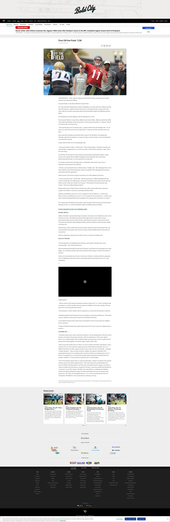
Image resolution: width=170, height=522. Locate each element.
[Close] (148, 31)
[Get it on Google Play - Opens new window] (89, 506)
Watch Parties (52, 487)
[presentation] (125, 425)
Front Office (37, 487)
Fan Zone (97, 476)
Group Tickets (82, 480)
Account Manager (83, 474)
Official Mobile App (130, 474)
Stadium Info (53, 476)
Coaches (37, 482)
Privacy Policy (130, 495)
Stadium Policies (69, 487)
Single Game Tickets (83, 476)
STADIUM (68, 471)
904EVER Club (97, 495)
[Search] (151, 21)
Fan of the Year (97, 487)
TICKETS (83, 471)
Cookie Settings (119, 518)
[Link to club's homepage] (3, 20)
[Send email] (107, 46)
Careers (130, 491)
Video (114, 478)
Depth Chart (37, 480)
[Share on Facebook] (102, 46)
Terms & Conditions (130, 498)
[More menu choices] (51, 20)
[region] (85, 519)
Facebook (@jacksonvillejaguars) (130, 482)
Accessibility (69, 482)
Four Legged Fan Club (98, 491)
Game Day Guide (53, 474)
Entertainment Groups (98, 478)
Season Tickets (83, 478)
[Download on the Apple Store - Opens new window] (80, 506)
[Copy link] (110, 46)
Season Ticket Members (98, 489)
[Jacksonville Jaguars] (85, 511)
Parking (53, 478)
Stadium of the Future (69, 474)
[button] (85, 281)
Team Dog (37, 493)
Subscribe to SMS (130, 487)
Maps (53, 480)
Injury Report (37, 478)
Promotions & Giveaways (97, 480)
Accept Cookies (141, 518)
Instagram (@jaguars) (130, 478)
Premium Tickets (83, 482)
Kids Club (98, 493)
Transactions (37, 476)
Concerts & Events (68, 478)
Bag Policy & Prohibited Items (53, 482)
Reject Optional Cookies (130, 518)
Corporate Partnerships (130, 493)
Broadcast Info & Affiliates (113, 482)
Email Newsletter (131, 489)
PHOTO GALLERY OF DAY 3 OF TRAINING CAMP (72, 209)
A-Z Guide (69, 480)
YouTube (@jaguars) (130, 476)
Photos (113, 476)
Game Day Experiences (98, 482)
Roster (37, 474)
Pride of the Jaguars (37, 491)
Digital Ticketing (83, 487)
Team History (37, 489)
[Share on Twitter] (104, 46)
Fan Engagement (98, 474)
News (114, 474)
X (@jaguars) (130, 480)
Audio (113, 480)
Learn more (148, 28)
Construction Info (69, 476)
